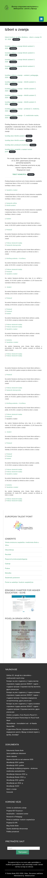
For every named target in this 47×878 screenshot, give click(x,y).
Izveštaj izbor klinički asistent (15, 136)
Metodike (8, 573)
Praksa (7, 568)
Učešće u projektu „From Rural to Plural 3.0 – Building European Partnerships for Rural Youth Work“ (22, 717)
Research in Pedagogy (14, 816)
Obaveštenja (9, 550)
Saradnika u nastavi (12, 342)
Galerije (7, 564)
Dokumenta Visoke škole (15, 750)
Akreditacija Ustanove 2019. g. (17, 774)
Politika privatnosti (12, 831)
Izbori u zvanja (11, 789)
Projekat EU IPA (11, 823)
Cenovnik (9, 792)
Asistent (8, 219)
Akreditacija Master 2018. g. (16, 777)
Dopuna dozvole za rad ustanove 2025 (19, 759)
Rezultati (8, 554)
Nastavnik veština (11, 203)
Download (16, 39)
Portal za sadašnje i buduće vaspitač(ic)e (19, 582)
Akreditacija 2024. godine (15, 762)
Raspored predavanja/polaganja (16, 559)
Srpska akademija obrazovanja (17, 828)
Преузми (30, 174)
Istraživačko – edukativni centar (17, 814)
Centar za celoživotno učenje (16, 808)
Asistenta (9, 340)
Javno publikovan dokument (16, 753)
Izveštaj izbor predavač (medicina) (17, 145)
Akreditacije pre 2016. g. (14, 783)
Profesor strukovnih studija (14, 243)
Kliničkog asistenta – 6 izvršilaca (16, 258)
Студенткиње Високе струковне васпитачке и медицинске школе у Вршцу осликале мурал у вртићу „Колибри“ (23, 732)
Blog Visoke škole (12, 826)
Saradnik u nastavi (11, 190)
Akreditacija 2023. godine (15, 765)
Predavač (9, 229)
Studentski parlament (12, 577)
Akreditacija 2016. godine (15, 780)
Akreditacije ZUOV (12, 786)
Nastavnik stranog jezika (13, 245)
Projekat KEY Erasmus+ (14, 811)
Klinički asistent (11, 205)
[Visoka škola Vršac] (23, 8)
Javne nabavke (11, 756)
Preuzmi (29, 136)
